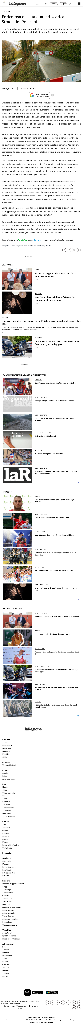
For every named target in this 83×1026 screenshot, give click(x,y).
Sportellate (6, 810)
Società (5, 839)
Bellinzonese (7, 745)
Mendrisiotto (7, 754)
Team (4, 959)
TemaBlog (6, 930)
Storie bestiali (7, 893)
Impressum (24, 1001)
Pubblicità (4, 1004)
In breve (5, 953)
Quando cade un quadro (11, 907)
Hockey (5, 787)
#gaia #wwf (7, 933)
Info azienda (7, 956)
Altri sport (6, 805)
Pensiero (5, 833)
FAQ (37, 1001)
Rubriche (6, 881)
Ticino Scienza (8, 916)
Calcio (4, 790)
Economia (6, 853)
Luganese (6, 751)
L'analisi (5, 864)
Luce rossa (6, 813)
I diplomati (6, 904)
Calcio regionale (8, 793)
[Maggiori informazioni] (52, 95)
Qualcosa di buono (9, 925)
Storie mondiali (8, 808)
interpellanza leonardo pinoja (12, 246)
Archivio (5, 950)
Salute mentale (8, 910)
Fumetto (5, 970)
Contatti (31, 1001)
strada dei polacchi (44, 246)
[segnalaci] (46, 3)
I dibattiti (5, 876)
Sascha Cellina (28, 88)
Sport (5, 784)
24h (4, 947)
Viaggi (4, 887)
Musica (5, 842)
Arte (4, 824)
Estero (5, 770)
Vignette (5, 973)
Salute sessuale (8, 913)
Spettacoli (6, 827)
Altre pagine (7, 944)
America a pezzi (8, 779)
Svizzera (6, 762)
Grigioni (5, 757)
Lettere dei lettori (8, 873)
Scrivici (5, 976)
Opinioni (6, 858)
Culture (5, 821)
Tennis (5, 799)
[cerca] (37, 3)
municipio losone (30, 246)
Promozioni (6, 961)
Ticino (4, 742)
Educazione (7, 922)
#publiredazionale (9, 936)
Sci (3, 796)
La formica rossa (8, 867)
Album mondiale (8, 816)
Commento (6, 861)
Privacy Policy (10, 1006)
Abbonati (54, 4)
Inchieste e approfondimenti (13, 884)
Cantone (6, 739)
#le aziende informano (11, 939)
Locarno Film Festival (10, 845)
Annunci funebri (14, 1004)
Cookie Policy (22, 1006)
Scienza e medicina (10, 919)
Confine (5, 773)
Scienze (5, 836)
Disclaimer (15, 1001)
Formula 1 (6, 802)
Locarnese (6, 748)
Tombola (5, 967)
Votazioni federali (9, 765)
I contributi (6, 870)
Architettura (7, 898)
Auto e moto (7, 901)
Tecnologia (6, 890)
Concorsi (5, 964)
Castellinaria (7, 848)
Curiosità (5, 895)
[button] (47, 1003)
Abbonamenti (5, 1001)
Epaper (63, 4)
